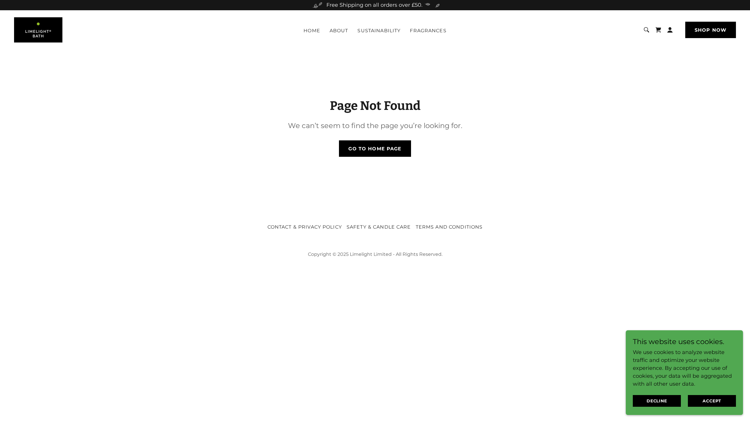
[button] (670, 30)
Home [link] (312, 30)
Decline (657, 401)
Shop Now (711, 30)
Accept (712, 401)
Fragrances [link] (428, 30)
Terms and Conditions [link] (449, 227)
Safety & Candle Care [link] (379, 227)
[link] (38, 29)
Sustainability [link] (378, 30)
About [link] (339, 30)
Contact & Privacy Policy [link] (304, 227)
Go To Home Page (374, 149)
